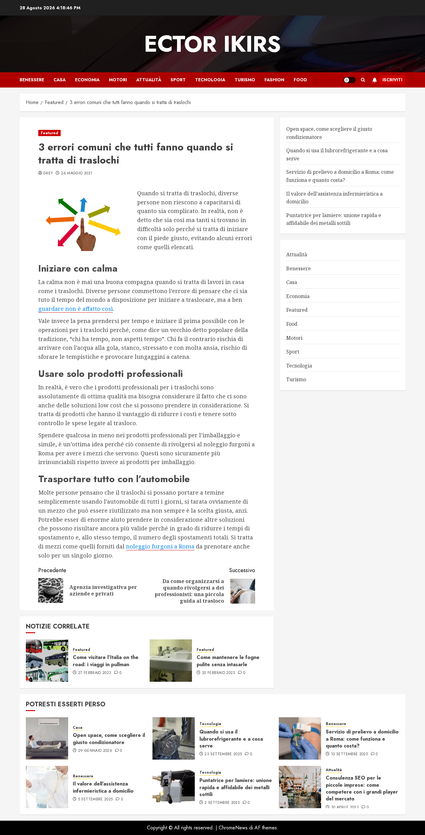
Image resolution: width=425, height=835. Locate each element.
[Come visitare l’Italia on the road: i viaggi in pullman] (47, 660)
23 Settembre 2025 (223, 754)
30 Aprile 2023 (345, 807)
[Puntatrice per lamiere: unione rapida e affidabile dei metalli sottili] (173, 787)
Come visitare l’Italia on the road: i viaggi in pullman (105, 661)
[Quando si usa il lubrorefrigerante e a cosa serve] (173, 738)
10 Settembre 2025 (349, 754)
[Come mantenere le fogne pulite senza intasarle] (171, 660)
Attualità (148, 80)
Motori (118, 80)
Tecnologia (210, 80)
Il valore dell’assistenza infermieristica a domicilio (103, 787)
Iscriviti (392, 80)
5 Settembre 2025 (95, 799)
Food (300, 80)
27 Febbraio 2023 (94, 673)
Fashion (274, 80)
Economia (87, 80)
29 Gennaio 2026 (95, 750)
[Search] (363, 80)
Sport (178, 80)
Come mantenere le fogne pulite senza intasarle (228, 661)
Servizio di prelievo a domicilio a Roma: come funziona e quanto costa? (362, 738)
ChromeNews (233, 827)
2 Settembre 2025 (222, 802)
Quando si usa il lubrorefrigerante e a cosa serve (231, 738)
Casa (60, 80)
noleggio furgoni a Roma (160, 546)
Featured (49, 133)
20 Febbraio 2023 (218, 673)
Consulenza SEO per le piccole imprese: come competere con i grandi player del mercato (362, 788)
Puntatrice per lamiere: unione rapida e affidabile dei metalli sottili (235, 787)
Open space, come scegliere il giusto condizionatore (109, 739)
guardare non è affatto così (75, 308)
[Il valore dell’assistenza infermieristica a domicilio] (47, 787)
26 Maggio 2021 (76, 173)
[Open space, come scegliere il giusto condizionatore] (47, 738)
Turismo (245, 80)
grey (48, 173)
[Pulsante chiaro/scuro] (349, 80)
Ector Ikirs (212, 44)
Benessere (32, 80)
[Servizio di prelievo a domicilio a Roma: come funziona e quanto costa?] (300, 738)
